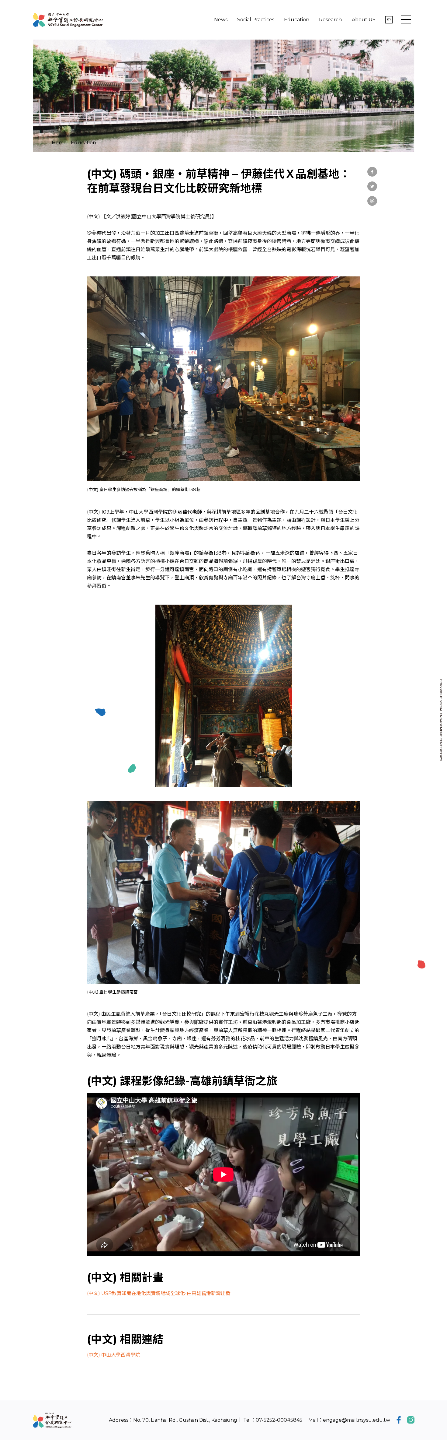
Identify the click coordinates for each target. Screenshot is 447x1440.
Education (83, 143)
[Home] (68, 20)
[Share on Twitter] (372, 186)
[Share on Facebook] (372, 172)
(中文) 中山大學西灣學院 (113, 1355)
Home (59, 143)
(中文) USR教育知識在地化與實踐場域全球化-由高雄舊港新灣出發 (158, 1293)
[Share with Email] (372, 201)
